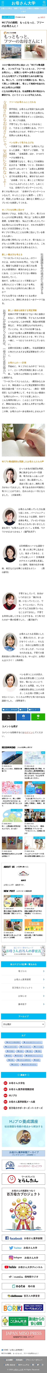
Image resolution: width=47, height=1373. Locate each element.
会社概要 (9, 1360)
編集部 (42, 17)
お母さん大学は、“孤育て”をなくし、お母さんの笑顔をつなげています (23, 10)
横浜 (9, 1056)
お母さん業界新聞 (8, 17)
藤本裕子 (22, 1004)
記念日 (15, 1064)
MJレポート (35, 710)
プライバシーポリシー (34, 1360)
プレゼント (26, 1047)
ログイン (29, 732)
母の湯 (19, 1056)
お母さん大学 (23, 3)
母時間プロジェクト (34, 1056)
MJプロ (24, 710)
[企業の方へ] (23, 1108)
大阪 (30, 1051)
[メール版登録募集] (23, 1102)
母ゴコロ (22, 971)
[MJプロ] (23, 1095)
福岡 (37, 1060)
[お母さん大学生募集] (23, 1083)
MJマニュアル (23, 1365)
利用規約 (19, 1360)
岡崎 (39, 1051)
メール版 (39, 1047)
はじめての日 (12, 1047)
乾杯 (21, 1051)
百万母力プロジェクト (22, 988)
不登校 (11, 1051)
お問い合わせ (10, 1365)
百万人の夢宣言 (24, 1060)
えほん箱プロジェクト (33, 1042)
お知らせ (22, 996)
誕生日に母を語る (30, 1064)
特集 (11, 1060)
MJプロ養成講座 (14, 1042)
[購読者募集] (23, 1089)
